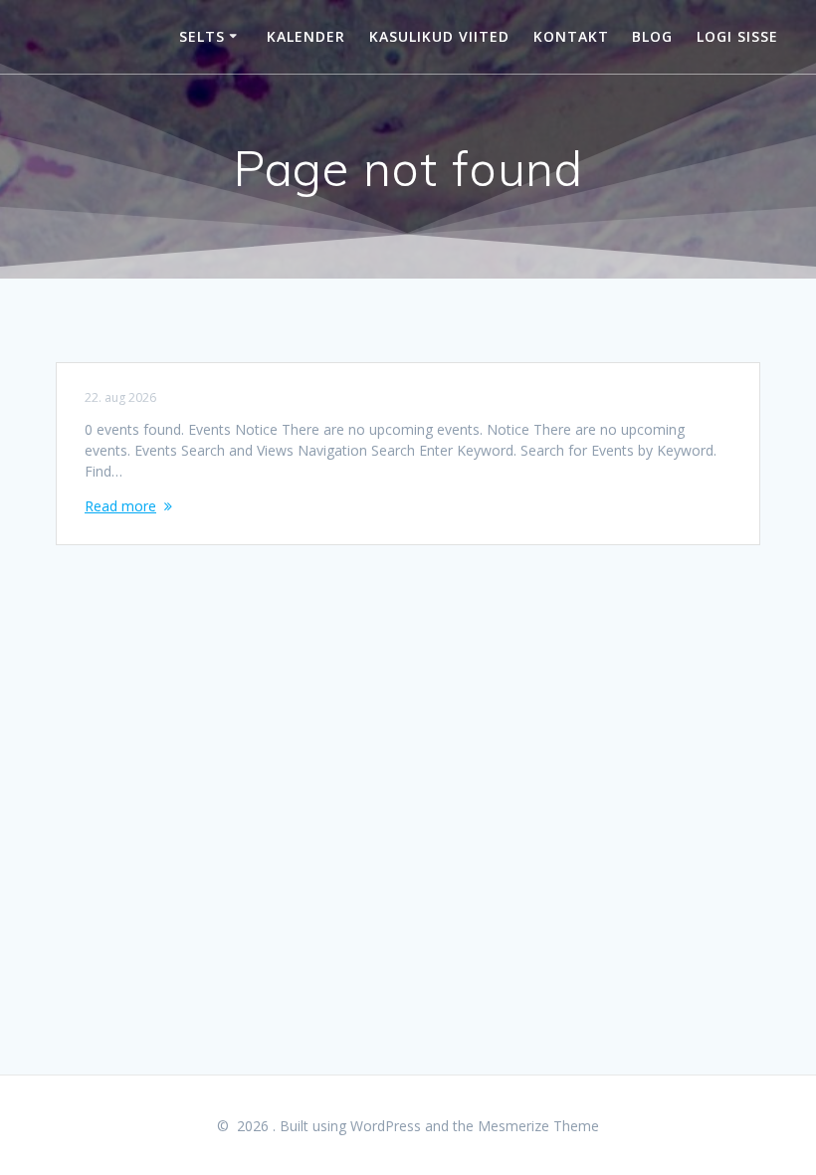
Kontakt (571, 36)
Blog (652, 36)
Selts (202, 36)
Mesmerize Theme (538, 1125)
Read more (120, 505)
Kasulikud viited (439, 36)
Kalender (306, 36)
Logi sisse (737, 36)
